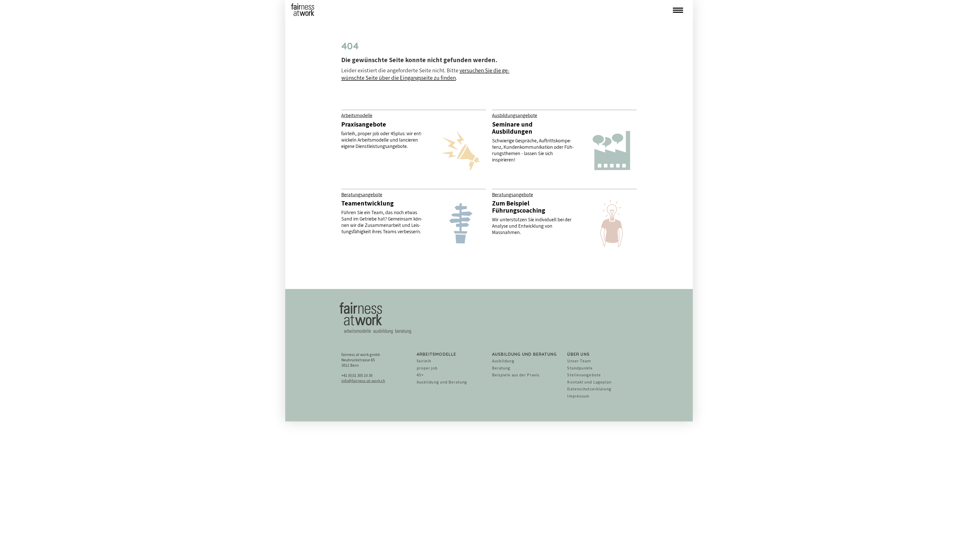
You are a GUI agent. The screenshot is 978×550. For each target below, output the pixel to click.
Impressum (578, 396)
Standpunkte (580, 368)
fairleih (424, 361)
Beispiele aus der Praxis (515, 375)
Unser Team (579, 361)
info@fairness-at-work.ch (363, 380)
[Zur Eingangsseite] (303, 9)
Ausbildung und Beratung (442, 382)
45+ (420, 375)
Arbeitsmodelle (436, 354)
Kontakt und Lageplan (589, 382)
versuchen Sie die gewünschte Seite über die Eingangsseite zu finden (425, 73)
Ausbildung (503, 361)
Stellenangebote (584, 375)
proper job (427, 368)
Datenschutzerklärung (589, 389)
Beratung (501, 368)
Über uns (578, 354)
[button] (678, 9)
